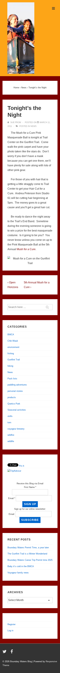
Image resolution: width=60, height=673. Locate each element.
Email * (11, 498)
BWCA (11, 334)
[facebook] (12, 652)
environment (13, 347)
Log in (10, 630)
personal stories (15, 391)
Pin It (21, 466)
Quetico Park (14, 403)
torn (9, 422)
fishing (11, 353)
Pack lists (12, 378)
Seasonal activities (17, 410)
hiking (10, 366)
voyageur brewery (16, 429)
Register (12, 624)
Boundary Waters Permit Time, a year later (28, 547)
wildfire (11, 435)
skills (10, 416)
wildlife (11, 441)
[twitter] (5, 652)
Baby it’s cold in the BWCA (21, 566)
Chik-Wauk (13, 341)
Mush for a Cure (26, 249)
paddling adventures (17, 384)
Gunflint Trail (14, 359)
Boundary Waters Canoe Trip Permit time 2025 (30, 560)
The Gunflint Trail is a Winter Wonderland (27, 553)
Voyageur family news (18, 572)
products (12, 397)
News (33, 126)
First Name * (30, 487)
